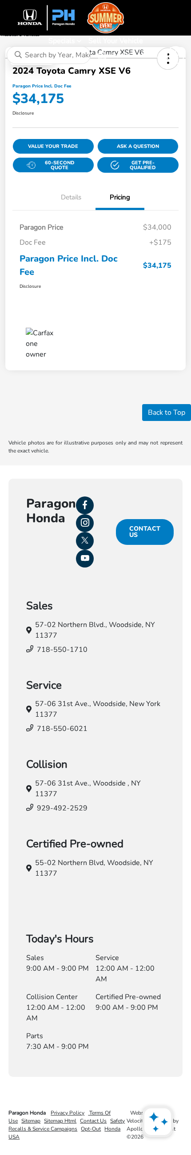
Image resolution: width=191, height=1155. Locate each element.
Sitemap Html (60, 1120)
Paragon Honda (27, 1112)
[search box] (49, 55)
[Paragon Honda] (95, 18)
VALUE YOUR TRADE (53, 146)
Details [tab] (71, 197)
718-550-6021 (62, 729)
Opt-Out (91, 1128)
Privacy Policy (67, 1112)
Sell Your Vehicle (115, 41)
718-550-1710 (62, 650)
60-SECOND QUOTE (60, 165)
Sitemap (30, 1120)
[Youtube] (85, 559)
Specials (62, 41)
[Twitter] (85, 541)
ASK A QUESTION (138, 146)
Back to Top (166, 412)
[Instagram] (85, 523)
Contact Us (144, 531)
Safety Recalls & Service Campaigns (66, 1124)
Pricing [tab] (120, 197)
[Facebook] (85, 505)
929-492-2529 (62, 808)
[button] (138, 165)
